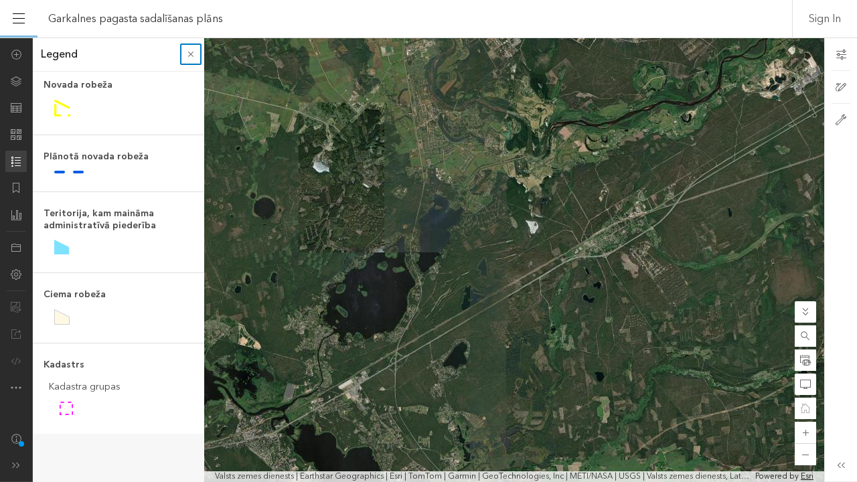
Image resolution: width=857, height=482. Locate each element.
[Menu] (18, 18)
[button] (805, 336)
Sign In (825, 18)
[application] (428, 259)
